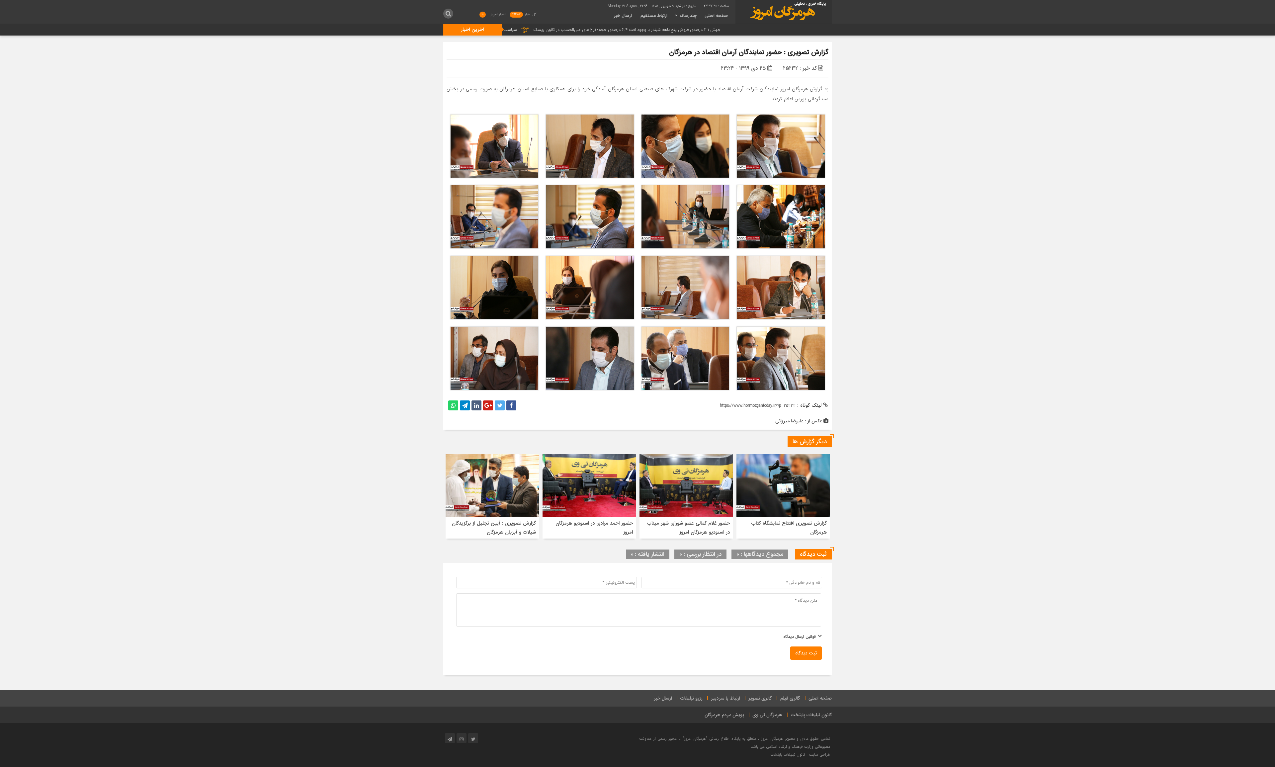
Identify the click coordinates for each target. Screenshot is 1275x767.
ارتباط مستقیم (653, 15)
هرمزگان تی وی (767, 715)
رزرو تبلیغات (691, 698)
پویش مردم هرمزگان (724, 715)
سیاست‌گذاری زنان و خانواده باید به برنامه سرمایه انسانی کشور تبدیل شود (519, 29)
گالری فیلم (790, 698)
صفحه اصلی (716, 15)
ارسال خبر (623, 15)
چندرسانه (688, 15)
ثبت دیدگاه (806, 653)
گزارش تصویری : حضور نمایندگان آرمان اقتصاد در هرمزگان (748, 52)
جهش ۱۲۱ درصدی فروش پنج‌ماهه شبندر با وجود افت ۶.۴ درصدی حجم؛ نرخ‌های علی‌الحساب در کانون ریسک (693, 29)
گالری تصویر (760, 698)
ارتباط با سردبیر (725, 698)
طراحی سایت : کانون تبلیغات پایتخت (800, 754)
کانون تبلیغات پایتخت (811, 715)
